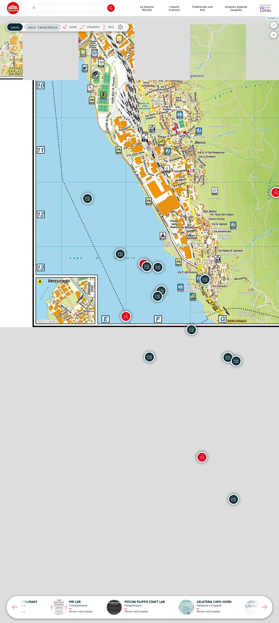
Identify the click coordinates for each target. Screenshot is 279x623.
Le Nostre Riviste (147, 8)
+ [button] (273, 25)
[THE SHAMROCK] (120, 254)
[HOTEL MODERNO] (205, 279)
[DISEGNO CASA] (157, 267)
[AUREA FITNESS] (149, 357)
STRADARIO (93, 27)
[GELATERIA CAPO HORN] (146, 266)
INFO (107, 28)
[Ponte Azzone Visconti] (201, 457)
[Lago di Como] (125, 316)
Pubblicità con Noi (202, 8)
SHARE (73, 27)
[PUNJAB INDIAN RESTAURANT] (87, 198)
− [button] (273, 35)
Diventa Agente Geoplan (236, 8)
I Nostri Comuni (174, 8)
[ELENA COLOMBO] (236, 360)
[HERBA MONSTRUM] (233, 499)
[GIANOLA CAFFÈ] (157, 296)
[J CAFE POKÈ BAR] (191, 329)
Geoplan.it (272, 18)
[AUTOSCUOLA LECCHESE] (227, 357)
